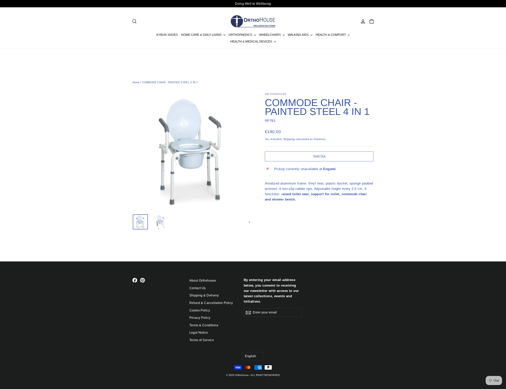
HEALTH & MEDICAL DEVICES (251, 41)
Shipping (289, 139)
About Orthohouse (202, 280)
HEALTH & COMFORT (331, 34)
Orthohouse (276, 94)
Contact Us (197, 288)
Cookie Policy (199, 310)
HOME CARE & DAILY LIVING (201, 34)
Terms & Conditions (203, 325)
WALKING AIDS (299, 34)
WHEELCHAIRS (270, 34)
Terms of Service (201, 340)
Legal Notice (198, 332)
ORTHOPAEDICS (240, 34)
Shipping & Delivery (204, 295)
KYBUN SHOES (167, 34)
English (250, 356)
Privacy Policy (200, 317)
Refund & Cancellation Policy (211, 303)
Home (136, 82)
